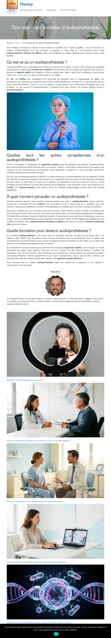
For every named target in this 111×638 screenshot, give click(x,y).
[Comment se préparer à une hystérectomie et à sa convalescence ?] (55, 470)
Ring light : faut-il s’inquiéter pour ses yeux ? (26, 380)
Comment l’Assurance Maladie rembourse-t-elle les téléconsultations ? (37, 562)
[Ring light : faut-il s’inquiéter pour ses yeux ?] (55, 344)
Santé (12, 10)
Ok (56, 634)
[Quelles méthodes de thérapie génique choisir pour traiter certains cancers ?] (55, 592)
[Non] (107, 630)
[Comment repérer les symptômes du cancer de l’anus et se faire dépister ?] (55, 410)
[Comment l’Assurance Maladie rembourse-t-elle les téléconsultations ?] (55, 531)
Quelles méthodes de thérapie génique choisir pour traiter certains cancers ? (39, 622)
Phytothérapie (68, 10)
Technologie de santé (31, 10)
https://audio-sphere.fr (21, 75)
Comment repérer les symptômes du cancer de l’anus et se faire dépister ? (39, 440)
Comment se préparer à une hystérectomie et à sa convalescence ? (36, 501)
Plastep (26, 4)
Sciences (51, 10)
